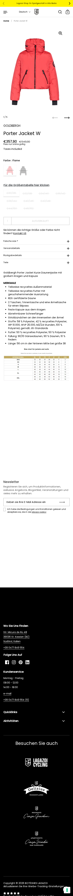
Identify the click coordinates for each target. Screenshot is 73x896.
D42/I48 (45, 201)
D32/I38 (27, 193)
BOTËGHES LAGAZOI (36, 883)
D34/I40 (44, 193)
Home (6, 21)
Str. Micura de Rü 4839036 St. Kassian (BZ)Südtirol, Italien (16, 636)
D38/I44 (12, 201)
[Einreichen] (63, 502)
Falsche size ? (10, 241)
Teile (5, 262)
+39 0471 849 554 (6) (16, 699)
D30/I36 (11, 193)
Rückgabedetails (12, 255)
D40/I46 (29, 201)
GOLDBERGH (11, 126)
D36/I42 (60, 193)
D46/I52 (28, 208)
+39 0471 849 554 (13, 647)
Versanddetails (11, 248)
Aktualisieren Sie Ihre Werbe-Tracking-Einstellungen (34, 886)
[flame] (9, 171)
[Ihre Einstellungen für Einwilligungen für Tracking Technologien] (67, 890)
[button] (24, 12)
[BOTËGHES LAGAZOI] (36, 12)
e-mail (7, 693)
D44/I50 (12, 208)
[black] (23, 171)
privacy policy (39, 512)
